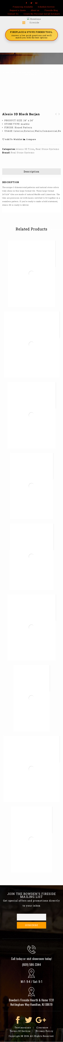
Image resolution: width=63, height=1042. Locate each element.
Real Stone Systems (21, 72)
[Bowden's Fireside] (34, 20)
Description (31, 171)
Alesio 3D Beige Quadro (56, 117)
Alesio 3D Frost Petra (59, 117)
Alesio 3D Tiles (40, 72)
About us (35, 10)
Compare (31, 139)
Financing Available (23, 7)
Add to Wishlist (13, 139)
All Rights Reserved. (42, 1036)
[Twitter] (32, 3)
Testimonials (23, 1027)
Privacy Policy (44, 1031)
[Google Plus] (37, 3)
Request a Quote (18, 10)
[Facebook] (26, 3)
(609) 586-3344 (31, 964)
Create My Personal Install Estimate (42, 14)
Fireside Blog (51, 10)
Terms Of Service (20, 1031)
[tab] (31, 171)
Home (6, 72)
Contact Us (13, 14)
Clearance (42, 1027)
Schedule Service (46, 7)
